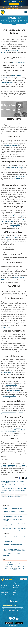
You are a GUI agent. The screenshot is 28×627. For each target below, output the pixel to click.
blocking (18, 563)
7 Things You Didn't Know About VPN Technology (14, 488)
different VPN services (12, 241)
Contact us (16, 585)
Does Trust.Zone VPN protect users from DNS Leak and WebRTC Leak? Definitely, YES (14, 529)
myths (12, 495)
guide (23, 566)
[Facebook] (20, 477)
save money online (11, 385)
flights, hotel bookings (13, 390)
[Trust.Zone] (3, 12)
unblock (13, 563)
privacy (5, 563)
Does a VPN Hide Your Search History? (12, 508)
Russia (18, 428)
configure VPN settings (12, 145)
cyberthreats (10, 569)
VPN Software (5, 585)
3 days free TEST (15, 225)
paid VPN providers (12, 237)
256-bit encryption (19, 176)
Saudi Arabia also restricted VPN (13, 431)
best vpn (11, 568)
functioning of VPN (6, 82)
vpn (16, 495)
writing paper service (9, 465)
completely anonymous (15, 167)
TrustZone (16, 227)
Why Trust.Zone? (17, 583)
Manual (15, 594)
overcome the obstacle (9, 412)
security (6, 564)
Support (15, 587)
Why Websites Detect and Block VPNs (12, 516)
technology (4, 496)
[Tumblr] (26, 477)
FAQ (14, 592)
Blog (14, 590)
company (22, 564)
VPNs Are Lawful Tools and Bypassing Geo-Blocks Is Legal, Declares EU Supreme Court (14, 550)
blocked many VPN (10, 430)
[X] (23, 477)
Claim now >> (14, 4)
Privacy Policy (4, 592)
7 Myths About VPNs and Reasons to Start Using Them (13, 485)
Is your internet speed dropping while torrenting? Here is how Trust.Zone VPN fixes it (15, 545)
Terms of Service (5, 590)
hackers (11, 566)
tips (18, 564)
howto (24, 495)
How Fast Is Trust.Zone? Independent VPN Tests (15, 537)
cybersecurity (18, 496)
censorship (22, 563)
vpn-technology (5, 495)
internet (20, 569)
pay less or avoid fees (9, 396)
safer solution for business (12, 220)
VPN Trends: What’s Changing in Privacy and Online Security (12, 481)
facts (20, 495)
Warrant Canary (5, 327)
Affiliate (3, 597)
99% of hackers (15, 178)
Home (2, 583)
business (15, 569)
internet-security (20, 568)
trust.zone (17, 566)
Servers (3, 587)
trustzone (10, 496)
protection (6, 568)
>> (13, 8)
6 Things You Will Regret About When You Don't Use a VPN (13, 491)
